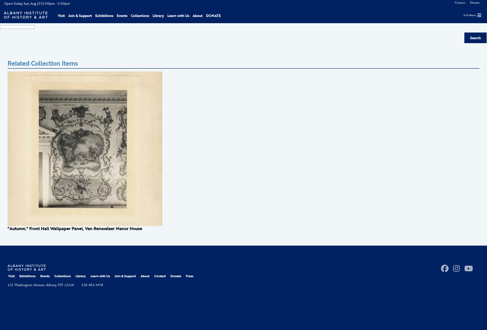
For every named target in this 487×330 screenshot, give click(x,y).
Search (475, 37)
